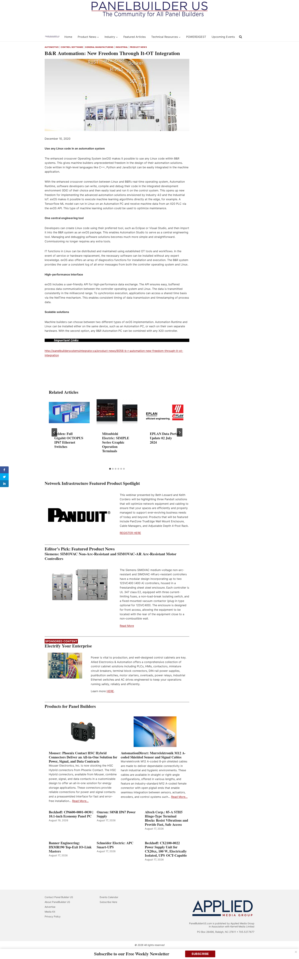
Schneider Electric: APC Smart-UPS (115, 845)
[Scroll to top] (292, 949)
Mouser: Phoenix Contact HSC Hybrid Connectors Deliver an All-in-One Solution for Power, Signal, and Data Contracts (83, 757)
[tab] (110, 469)
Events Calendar (109, 897)
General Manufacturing (99, 47)
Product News (138, 47)
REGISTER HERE (130, 533)
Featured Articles (134, 36)
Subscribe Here (108, 901)
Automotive (52, 47)
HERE (110, 691)
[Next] (179, 432)
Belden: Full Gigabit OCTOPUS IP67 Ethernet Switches (68, 440)
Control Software (72, 47)
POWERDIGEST (196, 36)
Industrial (122, 47)
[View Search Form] (240, 37)
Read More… (80, 801)
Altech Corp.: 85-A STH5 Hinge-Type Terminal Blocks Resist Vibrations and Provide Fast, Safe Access (166, 818)
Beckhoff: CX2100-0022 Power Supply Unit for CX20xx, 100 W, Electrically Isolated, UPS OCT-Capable (166, 849)
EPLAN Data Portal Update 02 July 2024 (164, 438)
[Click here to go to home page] (52, 36)
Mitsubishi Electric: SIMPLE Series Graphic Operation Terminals (115, 442)
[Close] (296, 952)
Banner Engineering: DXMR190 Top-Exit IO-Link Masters (70, 847)
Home (68, 36)
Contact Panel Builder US (59, 897)
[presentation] (69, 412)
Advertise (50, 906)
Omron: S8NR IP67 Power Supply (116, 814)
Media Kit (50, 911)
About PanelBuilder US (57, 901)
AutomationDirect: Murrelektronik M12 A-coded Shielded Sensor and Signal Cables (153, 755)
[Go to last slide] (54, 432)
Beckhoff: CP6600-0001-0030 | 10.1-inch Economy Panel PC (71, 814)
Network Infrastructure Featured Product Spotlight (92, 483)
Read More (127, 625)
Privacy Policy (53, 916)
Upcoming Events (223, 36)
